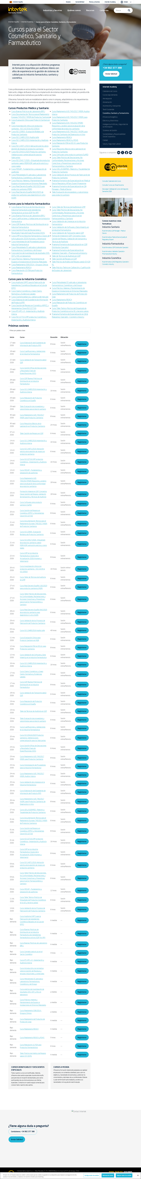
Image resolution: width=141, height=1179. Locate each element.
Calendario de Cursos (110, 91)
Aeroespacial (107, 98)
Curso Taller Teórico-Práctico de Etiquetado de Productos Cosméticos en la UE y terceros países (33, 900)
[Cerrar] (138, 1175)
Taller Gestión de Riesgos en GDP (64, 259)
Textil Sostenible (108, 109)
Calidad (105, 140)
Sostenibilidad (79, 2)
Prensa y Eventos (94, 2)
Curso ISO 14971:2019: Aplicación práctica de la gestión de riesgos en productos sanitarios (32, 451)
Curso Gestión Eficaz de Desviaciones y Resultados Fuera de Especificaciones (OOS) (33, 370)
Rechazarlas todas (108, 1175)
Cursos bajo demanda (110, 95)
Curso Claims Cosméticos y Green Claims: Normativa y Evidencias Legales (31, 674)
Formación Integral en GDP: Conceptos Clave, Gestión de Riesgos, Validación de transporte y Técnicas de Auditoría (69, 239)
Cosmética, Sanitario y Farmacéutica (116, 113)
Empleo (68, 2)
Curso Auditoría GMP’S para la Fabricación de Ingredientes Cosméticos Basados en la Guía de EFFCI (29, 285)
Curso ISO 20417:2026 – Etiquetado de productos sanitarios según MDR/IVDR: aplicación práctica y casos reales (30, 163)
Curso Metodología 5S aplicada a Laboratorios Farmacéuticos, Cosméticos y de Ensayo (31, 981)
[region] (70, 1175)
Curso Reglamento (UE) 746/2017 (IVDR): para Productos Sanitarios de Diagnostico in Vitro (32, 801)
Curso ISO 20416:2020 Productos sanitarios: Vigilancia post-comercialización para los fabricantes (28, 155)
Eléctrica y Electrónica (110, 121)
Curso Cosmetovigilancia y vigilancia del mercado (29, 297)
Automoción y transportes (112, 106)
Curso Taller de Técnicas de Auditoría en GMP (68, 207)
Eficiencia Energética (110, 117)
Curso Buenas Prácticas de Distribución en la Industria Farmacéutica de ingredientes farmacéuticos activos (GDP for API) (28, 210)
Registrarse (82, 344)
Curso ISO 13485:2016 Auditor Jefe (25, 137)
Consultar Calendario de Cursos (111, 181)
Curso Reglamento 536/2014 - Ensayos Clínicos (29, 264)
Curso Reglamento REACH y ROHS (65, 140)
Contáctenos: (23, 1131)
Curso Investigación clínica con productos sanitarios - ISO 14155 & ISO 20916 (32, 569)
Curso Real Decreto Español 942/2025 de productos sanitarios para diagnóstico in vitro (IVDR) (28, 195)
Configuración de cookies (92, 1175)
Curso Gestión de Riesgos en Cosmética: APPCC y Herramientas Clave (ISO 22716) (32, 513)
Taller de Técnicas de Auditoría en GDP (66, 256)
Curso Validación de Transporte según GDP (68, 233)
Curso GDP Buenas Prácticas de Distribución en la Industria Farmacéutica (31, 381)
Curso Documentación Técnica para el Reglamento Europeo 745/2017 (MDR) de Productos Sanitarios (33, 523)
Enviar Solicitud (111, 74)
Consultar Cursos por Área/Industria (113, 185)
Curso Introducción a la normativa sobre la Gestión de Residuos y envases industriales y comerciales (32, 971)
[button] (52, 10)
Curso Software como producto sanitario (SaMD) (70, 154)
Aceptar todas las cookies (124, 1175)
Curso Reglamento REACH (62, 137)
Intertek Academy (110, 2)
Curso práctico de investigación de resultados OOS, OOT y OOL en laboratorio (32, 992)
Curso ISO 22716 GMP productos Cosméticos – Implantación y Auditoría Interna (33, 462)
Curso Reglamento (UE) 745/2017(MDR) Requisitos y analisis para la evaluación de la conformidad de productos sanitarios (68, 126)
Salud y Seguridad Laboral (112, 144)
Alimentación (107, 102)
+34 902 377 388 (112, 67)
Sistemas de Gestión (110, 130)
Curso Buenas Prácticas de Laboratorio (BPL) (28, 111)
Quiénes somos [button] (74, 10)
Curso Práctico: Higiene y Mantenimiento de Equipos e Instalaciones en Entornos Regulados (33, 1002)
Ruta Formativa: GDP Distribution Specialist (115, 247)
